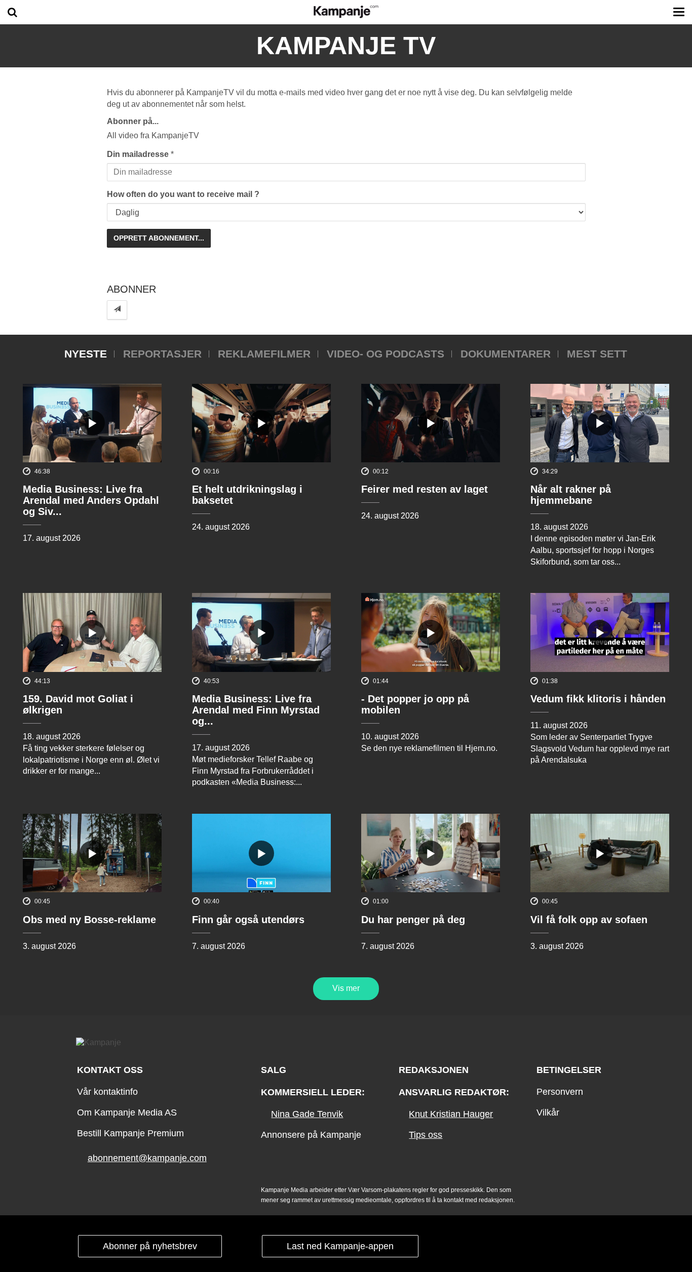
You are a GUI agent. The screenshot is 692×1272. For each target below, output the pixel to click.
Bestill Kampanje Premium (130, 1133)
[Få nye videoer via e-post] (117, 309)
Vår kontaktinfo (107, 1092)
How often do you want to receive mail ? (183, 194)
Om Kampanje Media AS (127, 1112)
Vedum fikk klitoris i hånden (598, 698)
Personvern (559, 1092)
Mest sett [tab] (597, 354)
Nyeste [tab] (85, 354)
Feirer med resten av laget (424, 489)
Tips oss (425, 1135)
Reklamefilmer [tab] (264, 354)
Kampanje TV (346, 45)
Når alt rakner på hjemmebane (570, 495)
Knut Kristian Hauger (451, 1114)
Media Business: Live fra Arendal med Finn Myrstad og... (256, 710)
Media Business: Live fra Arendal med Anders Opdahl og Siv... (91, 500)
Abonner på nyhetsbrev (150, 1246)
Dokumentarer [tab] (505, 354)
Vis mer (346, 988)
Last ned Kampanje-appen (340, 1246)
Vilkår (547, 1112)
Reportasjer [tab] (162, 354)
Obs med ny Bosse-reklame (89, 919)
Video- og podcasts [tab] (385, 354)
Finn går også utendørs (248, 919)
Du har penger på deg (413, 919)
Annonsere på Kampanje (311, 1135)
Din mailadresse (138, 154)
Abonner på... (133, 121)
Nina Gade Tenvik (307, 1114)
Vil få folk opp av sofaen (588, 919)
